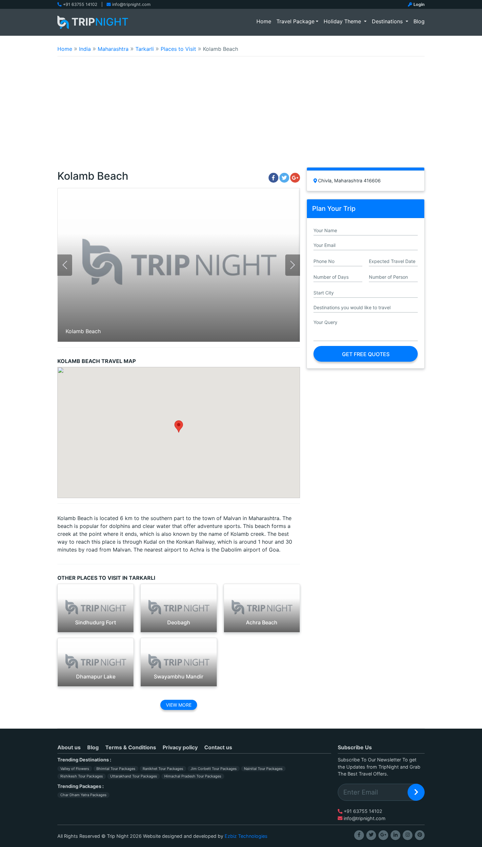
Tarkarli (144, 49)
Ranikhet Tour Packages (163, 768)
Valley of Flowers (74, 768)
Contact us (218, 747)
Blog (419, 21)
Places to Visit (178, 49)
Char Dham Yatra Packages (83, 795)
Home (265, 21)
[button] (178, 426)
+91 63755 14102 (80, 4)
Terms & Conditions (130, 747)
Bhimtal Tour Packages (115, 768)
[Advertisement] (241, 116)
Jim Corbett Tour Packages (214, 768)
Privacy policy (180, 747)
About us (69, 747)
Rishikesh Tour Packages (81, 776)
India (85, 49)
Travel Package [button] (295, 21)
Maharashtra (113, 49)
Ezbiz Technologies (246, 836)
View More (178, 705)
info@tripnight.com (131, 4)
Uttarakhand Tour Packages (133, 776)
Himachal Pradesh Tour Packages (192, 776)
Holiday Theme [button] (343, 21)
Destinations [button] (388, 21)
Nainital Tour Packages (263, 768)
